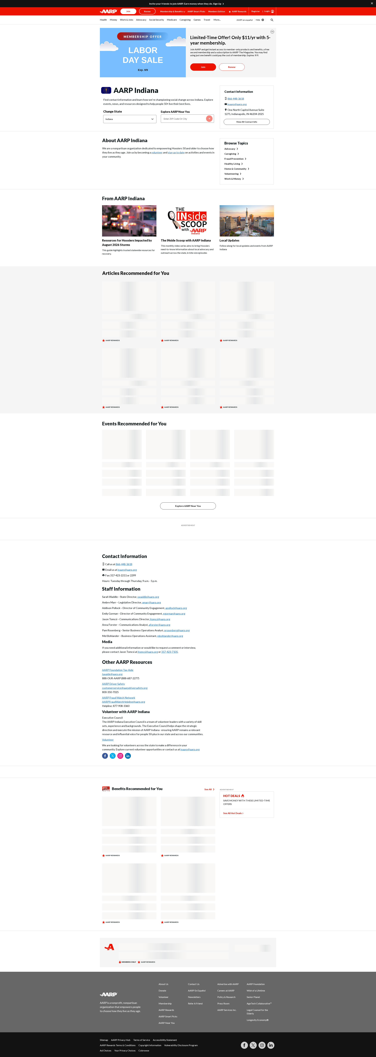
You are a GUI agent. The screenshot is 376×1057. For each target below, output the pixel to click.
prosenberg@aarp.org (177, 623)
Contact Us (193, 976)
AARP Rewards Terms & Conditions (118, 1037)
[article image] (129, 235)
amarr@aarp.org (151, 595)
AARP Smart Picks (196, 11)
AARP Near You (167, 1015)
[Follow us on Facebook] (105, 748)
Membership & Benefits (171, 11)
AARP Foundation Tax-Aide (117, 662)
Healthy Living (232, 163)
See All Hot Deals (232, 805)
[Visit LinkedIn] (270, 1037)
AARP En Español (196, 983)
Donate (162, 983)
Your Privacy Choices (125, 1043)
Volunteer (108, 732)
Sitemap (104, 1032)
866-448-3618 (236, 98)
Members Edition (216, 11)
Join (203, 67)
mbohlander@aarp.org (170, 628)
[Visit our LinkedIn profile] (128, 748)
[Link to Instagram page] (120, 748)
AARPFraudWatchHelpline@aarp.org (123, 694)
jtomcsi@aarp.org (160, 611)
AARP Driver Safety (113, 676)
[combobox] (187, 119)
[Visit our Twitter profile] (113, 748)
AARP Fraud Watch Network (118, 690)
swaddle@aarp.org (148, 589)
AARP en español (245, 20)
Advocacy (229, 148)
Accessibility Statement (165, 1032)
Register (255, 11)
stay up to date (176, 152)
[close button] (272, 31)
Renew (231, 67)
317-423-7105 (169, 644)
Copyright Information (150, 1037)
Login (267, 11)
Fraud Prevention (234, 158)
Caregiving (230, 153)
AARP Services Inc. (226, 1002)
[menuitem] (103, 21)
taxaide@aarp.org (112, 666)
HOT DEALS (231, 788)
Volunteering (231, 173)
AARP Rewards (239, 11)
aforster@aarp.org (159, 617)
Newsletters (194, 989)
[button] (271, 19)
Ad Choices (105, 1043)
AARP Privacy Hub (120, 1032)
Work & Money (232, 178)
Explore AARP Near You (175, 111)
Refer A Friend (195, 996)
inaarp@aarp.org (237, 104)
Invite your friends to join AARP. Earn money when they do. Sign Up (185, 3)
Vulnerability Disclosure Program (181, 1037)
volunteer (157, 152)
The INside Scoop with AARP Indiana (186, 240)
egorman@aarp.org (174, 606)
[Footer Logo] (120, 987)
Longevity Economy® (258, 1012)
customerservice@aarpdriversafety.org (124, 680)
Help (258, 20)
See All (208, 782)
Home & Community (235, 168)
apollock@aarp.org (176, 600)
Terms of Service (141, 1032)
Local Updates (229, 240)
